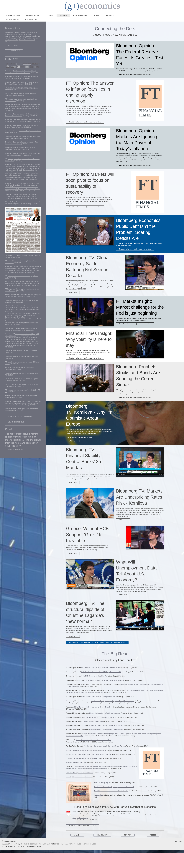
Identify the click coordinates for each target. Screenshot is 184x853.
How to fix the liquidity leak (102, 783)
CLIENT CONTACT (14, 51)
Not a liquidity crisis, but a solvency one (79, 777)
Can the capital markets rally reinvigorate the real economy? (114, 787)
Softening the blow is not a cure (27, 351)
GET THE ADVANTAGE (15, 450)
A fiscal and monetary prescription (27, 356)
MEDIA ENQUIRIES (14, 45)
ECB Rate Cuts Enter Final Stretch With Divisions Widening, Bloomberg (21, 83)
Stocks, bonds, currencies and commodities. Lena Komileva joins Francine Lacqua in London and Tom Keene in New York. (23, 403)
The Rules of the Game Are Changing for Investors (99, 717)
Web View (178, 841)
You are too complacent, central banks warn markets (93, 740)
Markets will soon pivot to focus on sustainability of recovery (20, 148)
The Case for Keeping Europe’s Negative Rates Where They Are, (21, 195)
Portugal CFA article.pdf (80, 818)
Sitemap (12, 841)
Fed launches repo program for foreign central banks (21, 329)
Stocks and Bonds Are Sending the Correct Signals (106, 729)
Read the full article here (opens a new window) (135, 74)
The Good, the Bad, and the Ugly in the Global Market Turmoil (104, 746)
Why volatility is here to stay (93, 721)
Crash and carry (99, 795)
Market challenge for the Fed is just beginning (104, 713)
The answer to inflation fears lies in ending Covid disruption (104, 680)
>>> (10, 42)
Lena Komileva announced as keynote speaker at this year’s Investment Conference (22, 107)
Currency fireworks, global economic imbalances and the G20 (86, 750)
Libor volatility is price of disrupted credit (79, 773)
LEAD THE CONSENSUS (16, 422)
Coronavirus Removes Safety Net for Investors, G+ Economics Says (23, 295)
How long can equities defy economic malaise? (82, 758)
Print (6, 841)
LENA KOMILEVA (102, 835)
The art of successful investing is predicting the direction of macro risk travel (21, 40)
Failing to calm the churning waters (28, 373)
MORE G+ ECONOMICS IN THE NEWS (82, 826)
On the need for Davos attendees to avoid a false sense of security (88, 754)
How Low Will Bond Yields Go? (76, 762)
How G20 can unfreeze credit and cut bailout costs (111, 791)
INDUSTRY (127, 835)
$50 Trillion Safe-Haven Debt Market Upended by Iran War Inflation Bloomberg (20, 72)
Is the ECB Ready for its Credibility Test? (94, 676)
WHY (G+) (77, 835)
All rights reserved (73, 844)
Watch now (73, 292)
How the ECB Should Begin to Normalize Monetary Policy (100, 668)
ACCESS (153, 835)
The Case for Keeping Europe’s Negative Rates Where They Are (112, 701)
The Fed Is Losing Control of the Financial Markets (106, 725)
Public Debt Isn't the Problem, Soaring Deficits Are (98, 696)
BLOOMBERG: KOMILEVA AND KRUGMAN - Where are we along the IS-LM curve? (97, 642)
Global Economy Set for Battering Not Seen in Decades (92, 707)
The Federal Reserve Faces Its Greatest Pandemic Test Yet (21, 126)
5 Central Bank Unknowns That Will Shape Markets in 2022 (101, 672)
